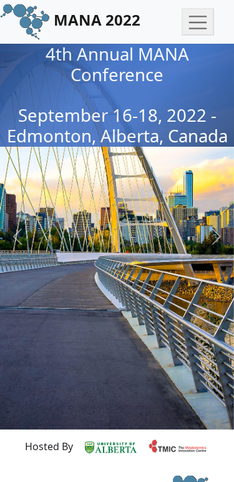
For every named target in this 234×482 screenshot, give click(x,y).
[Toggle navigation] (198, 22)
